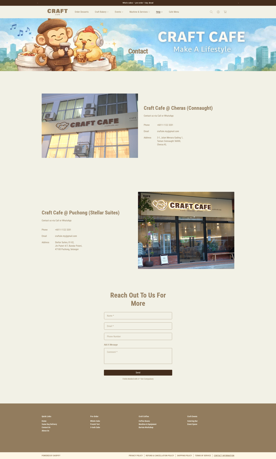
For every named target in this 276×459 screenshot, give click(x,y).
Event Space (192, 424)
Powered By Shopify (51, 455)
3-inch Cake (95, 427)
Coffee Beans (144, 421)
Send (138, 372)
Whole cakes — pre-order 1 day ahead (138, 3)
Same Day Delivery (49, 424)
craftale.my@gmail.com (168, 131)
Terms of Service (203, 455)
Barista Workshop (146, 427)
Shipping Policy (184, 455)
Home (44, 421)
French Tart (95, 424)
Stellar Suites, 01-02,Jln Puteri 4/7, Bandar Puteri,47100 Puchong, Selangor (68, 246)
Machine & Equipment (147, 424)
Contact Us (46, 427)
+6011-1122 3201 (165, 125)
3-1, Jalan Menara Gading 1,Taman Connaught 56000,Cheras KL (170, 141)
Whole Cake (95, 421)
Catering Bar (192, 421)
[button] (102, 11)
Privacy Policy (136, 455)
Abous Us (45, 431)
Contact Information (224, 455)
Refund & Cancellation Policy (160, 455)
